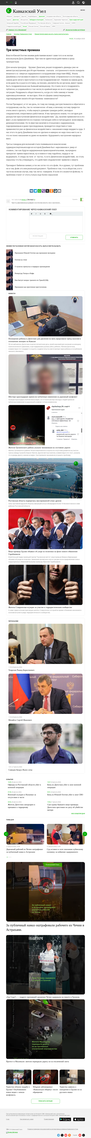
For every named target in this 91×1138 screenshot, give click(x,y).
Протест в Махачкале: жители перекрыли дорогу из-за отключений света (37, 1061)
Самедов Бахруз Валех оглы (20, 769)
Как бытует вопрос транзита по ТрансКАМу (31, 280)
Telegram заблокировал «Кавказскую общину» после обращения (45, 1089)
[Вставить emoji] (50, 214)
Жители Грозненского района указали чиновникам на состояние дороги (39, 447)
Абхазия (9, 16)
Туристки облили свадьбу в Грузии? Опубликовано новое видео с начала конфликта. (18, 1090)
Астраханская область (53, 16)
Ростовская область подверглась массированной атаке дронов (34, 500)
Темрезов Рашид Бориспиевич (21, 670)
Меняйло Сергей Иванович (20, 720)
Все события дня (78, 813)
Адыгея (23, 16)
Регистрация (38, 236)
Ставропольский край (14, 26)
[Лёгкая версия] (16, 3)
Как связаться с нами (26, 1119)
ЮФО (53, 26)
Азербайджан (32, 16)
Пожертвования (49, 1119)
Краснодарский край (76, 20)
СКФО (73, 23)
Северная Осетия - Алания (61, 23)
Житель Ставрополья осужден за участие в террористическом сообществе (40, 607)
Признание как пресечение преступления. (31, 287)
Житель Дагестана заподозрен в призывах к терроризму (21, 805)
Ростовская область (44, 23)
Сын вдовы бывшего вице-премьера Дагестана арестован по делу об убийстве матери (65, 807)
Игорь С (24, 200)
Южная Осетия (33, 26)
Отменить (74, 237)
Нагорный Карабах (13, 23)
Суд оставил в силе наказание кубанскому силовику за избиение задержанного (65, 850)
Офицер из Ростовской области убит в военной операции (24, 786)
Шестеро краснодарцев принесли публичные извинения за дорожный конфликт (42, 396)
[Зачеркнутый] (45, 214)
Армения (42, 16)
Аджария (17, 16)
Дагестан (16, 20)
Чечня (25, 26)
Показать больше (46, 1101)
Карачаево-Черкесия (61, 20)
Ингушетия (24, 20)
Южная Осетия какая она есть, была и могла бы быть (52, 34)
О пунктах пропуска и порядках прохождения (32, 266)
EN (11, 2)
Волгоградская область (70, 16)
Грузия (9, 20)
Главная (8, 34)
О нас (7, 1119)
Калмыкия (48, 20)
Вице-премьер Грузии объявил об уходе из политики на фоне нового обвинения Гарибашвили (42, 552)
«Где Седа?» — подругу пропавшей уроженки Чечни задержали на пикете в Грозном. (43, 997)
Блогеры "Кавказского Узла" (23, 34)
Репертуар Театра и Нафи (24, 273)
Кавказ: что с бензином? (17, 30)
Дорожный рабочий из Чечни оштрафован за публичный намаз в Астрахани (24, 850)
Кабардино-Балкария (37, 20)
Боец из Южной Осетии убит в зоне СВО (65, 794)
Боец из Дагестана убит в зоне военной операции (64, 786)
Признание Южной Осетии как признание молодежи (35, 253)
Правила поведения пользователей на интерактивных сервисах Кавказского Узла (52, 1129)
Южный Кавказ (45, 26)
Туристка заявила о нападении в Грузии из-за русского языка (71, 1089)
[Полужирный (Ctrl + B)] (31, 214)
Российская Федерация (28, 23)
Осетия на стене (21, 259)
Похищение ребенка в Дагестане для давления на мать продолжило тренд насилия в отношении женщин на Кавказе (44, 340)
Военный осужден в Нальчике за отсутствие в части (22, 796)
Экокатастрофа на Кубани (75, 30)
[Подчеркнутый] (40, 214)
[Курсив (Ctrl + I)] (36, 214)
